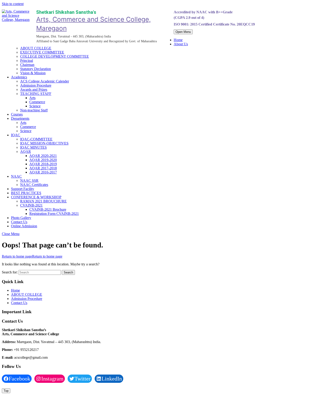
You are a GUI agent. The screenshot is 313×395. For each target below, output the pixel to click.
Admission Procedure (35, 85)
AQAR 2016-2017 (43, 172)
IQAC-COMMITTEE (36, 139)
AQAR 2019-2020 (43, 160)
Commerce (37, 102)
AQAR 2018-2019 (43, 164)
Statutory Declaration (35, 69)
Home (178, 40)
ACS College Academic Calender (44, 81)
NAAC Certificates (34, 185)
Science (35, 106)
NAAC (16, 176)
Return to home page (32, 256)
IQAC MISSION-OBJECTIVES (44, 143)
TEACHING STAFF (35, 94)
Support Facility (22, 189)
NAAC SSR (29, 180)
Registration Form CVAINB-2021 (54, 214)
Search (68, 272)
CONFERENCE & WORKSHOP (36, 197)
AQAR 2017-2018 (43, 168)
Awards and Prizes (33, 89)
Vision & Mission (33, 73)
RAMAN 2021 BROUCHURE (43, 201)
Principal (26, 61)
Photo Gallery (21, 218)
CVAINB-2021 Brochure (47, 209)
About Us (181, 44)
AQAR (25, 151)
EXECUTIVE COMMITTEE (42, 52)
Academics (19, 77)
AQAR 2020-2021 (43, 156)
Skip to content (13, 4)
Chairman (27, 65)
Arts (32, 98)
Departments (20, 118)
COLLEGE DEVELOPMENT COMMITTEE (54, 56)
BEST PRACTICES (26, 193)
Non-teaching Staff (34, 110)
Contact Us (19, 222)
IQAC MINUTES (33, 147)
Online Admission (24, 226)
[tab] (183, 31)
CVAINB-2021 (31, 205)
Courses (17, 114)
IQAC (15, 135)
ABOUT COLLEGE (35, 48)
